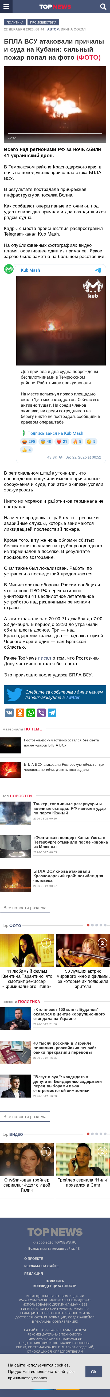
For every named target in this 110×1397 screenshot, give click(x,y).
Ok (93, 1371)
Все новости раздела (25, 908)
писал (44, 657)
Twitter (73, 697)
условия (39, 1377)
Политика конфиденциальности (55, 1283)
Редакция (33, 1273)
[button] (6, 6)
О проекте (33, 1258)
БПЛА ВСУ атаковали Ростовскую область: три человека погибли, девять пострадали (64, 767)
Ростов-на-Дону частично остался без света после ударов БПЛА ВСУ (61, 742)
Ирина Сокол (73, 29)
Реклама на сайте (41, 1266)
